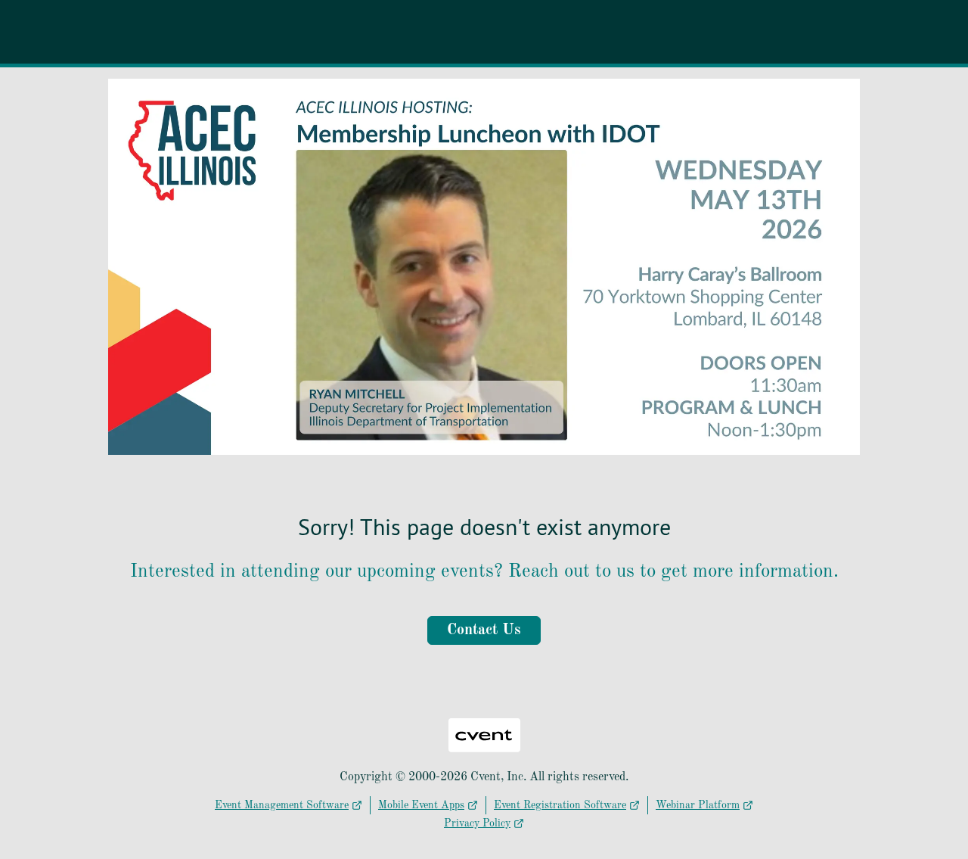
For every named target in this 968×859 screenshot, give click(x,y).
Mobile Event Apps (421, 805)
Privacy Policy (477, 823)
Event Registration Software (560, 805)
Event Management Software (282, 805)
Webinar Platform (698, 805)
